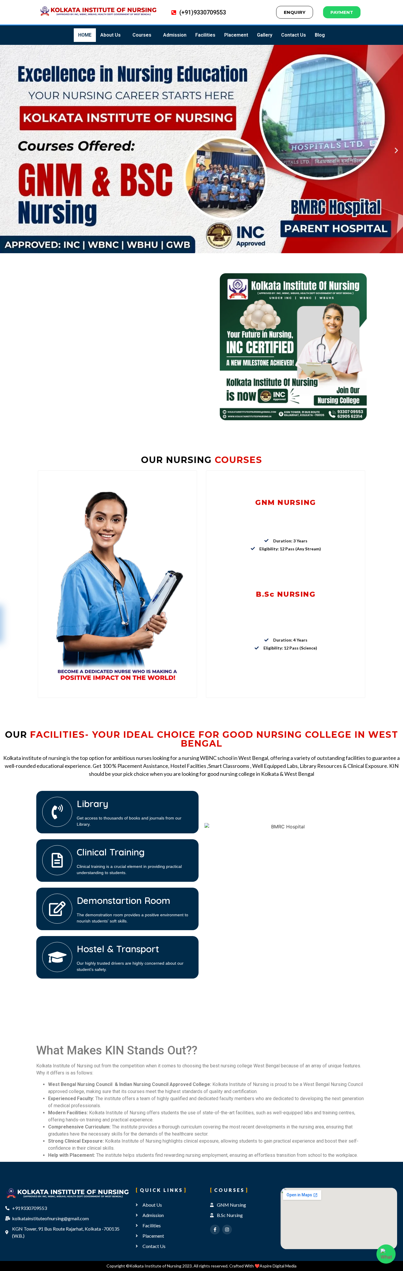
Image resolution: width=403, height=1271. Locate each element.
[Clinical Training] (57, 860)
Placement (236, 35)
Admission (174, 35)
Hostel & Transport (118, 949)
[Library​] (57, 812)
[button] (112, 35)
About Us (110, 35)
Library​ (92, 803)
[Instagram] (227, 1229)
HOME (84, 35)
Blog (320, 35)
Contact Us (293, 35)
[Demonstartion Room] (57, 909)
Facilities (205, 35)
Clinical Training (111, 852)
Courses (141, 35)
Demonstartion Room (123, 900)
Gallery (264, 35)
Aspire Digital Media (278, 1265)
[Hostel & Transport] (57, 957)
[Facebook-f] (215, 1229)
